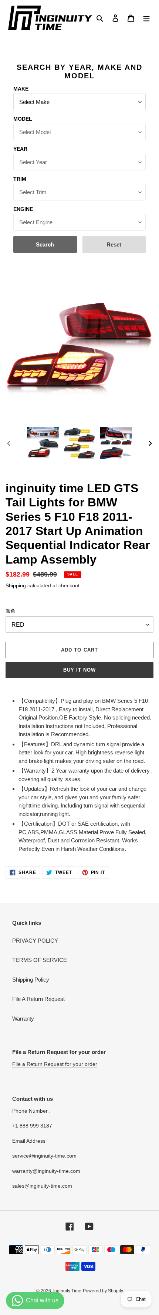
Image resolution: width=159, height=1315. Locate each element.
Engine (23, 209)
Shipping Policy (30, 979)
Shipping (16, 585)
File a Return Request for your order (54, 1064)
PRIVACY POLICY (35, 940)
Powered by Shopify (103, 1290)
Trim (19, 179)
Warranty (23, 1018)
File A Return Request (38, 999)
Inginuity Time (67, 1290)
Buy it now (79, 670)
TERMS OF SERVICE (39, 960)
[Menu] (146, 18)
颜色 (10, 611)
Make (20, 89)
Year (20, 149)
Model (22, 119)
